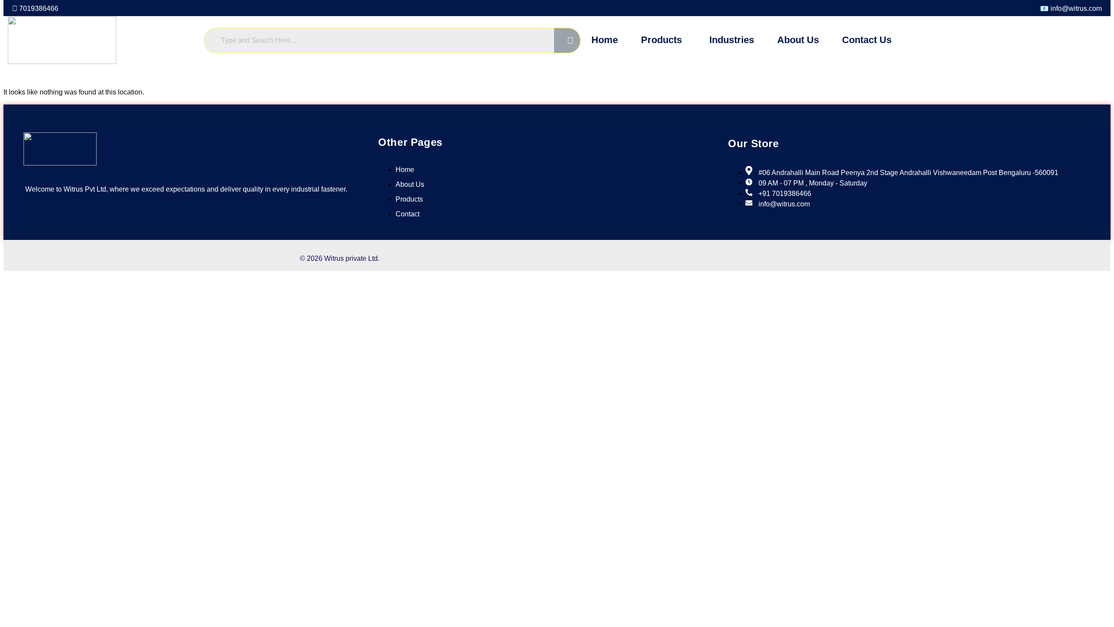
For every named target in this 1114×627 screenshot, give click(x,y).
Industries (731, 39)
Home (604, 39)
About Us (798, 39)
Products (661, 39)
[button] (663, 40)
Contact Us (867, 39)
